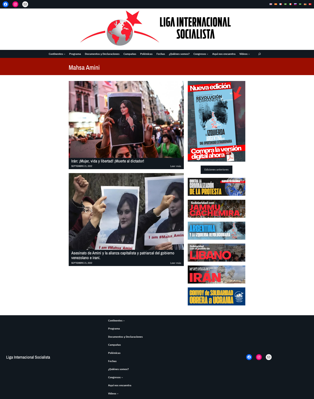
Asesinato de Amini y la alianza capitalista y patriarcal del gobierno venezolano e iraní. (122, 255)
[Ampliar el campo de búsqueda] (259, 54)
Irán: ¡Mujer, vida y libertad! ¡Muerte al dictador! (107, 161)
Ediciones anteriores (216, 169)
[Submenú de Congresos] (207, 54)
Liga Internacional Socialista (28, 357)
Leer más (175, 166)
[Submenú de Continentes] (64, 54)
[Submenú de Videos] (249, 54)
